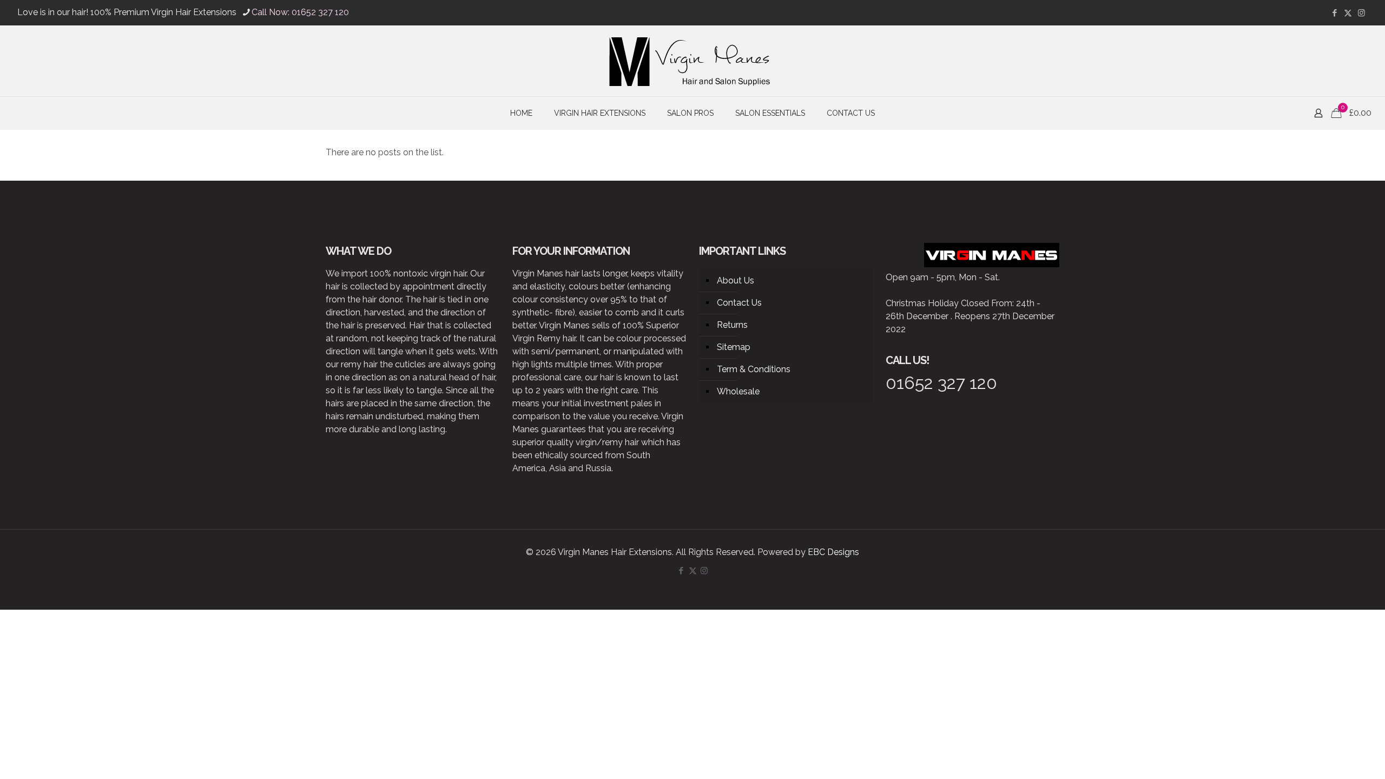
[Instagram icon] (1361, 13)
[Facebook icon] (1334, 13)
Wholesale (738, 391)
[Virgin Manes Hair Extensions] (692, 60)
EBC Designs (833, 552)
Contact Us (739, 303)
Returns (732, 325)
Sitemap (733, 347)
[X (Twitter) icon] (1348, 13)
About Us (735, 280)
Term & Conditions (753, 369)
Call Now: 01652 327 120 (300, 12)
